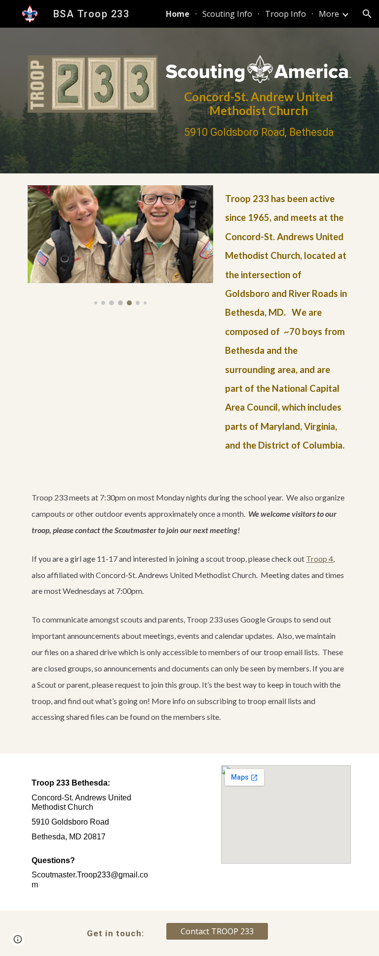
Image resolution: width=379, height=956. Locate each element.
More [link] (329, 13)
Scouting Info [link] (227, 13)
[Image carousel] (120, 245)
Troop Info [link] (285, 13)
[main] (258, 114)
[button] (367, 14)
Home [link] (178, 13)
